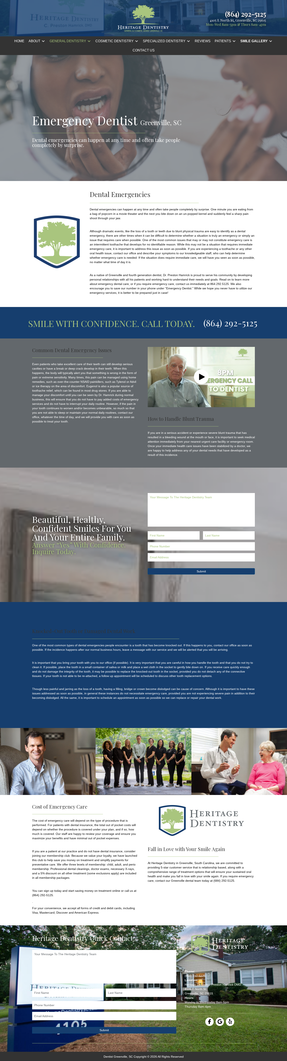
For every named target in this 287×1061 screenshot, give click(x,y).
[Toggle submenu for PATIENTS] (234, 41)
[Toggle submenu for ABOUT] (43, 41)
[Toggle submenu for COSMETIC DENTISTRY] (136, 41)
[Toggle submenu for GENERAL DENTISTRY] (89, 41)
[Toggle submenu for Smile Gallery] (270, 41)
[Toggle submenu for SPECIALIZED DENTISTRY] (188, 41)
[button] (201, 377)
